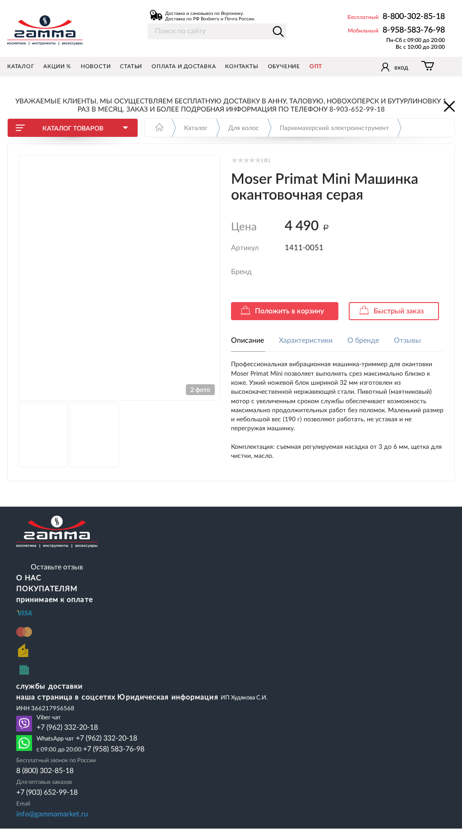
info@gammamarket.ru (52, 814)
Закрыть (448, 105)
